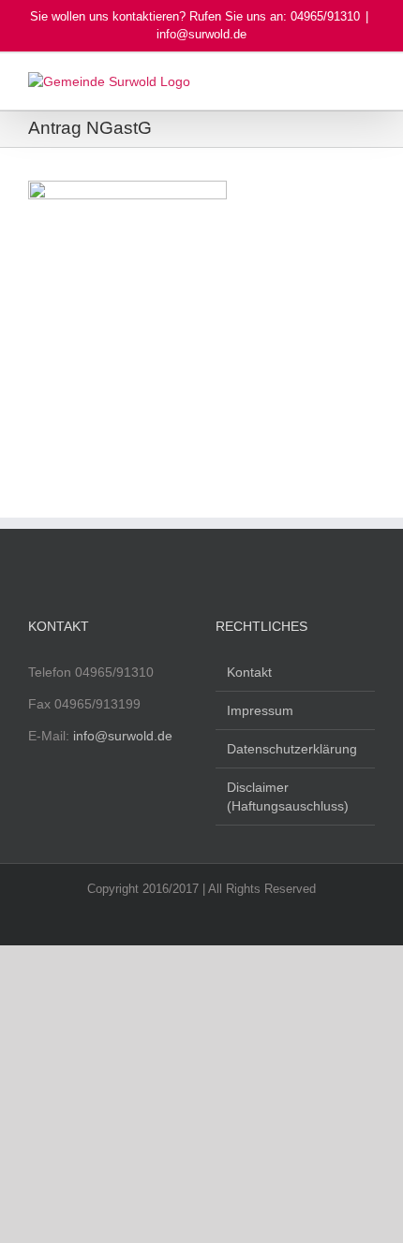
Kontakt (249, 672)
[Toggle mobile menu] (367, 82)
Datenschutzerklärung (292, 748)
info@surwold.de (201, 34)
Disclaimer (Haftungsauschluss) (288, 796)
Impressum (260, 710)
